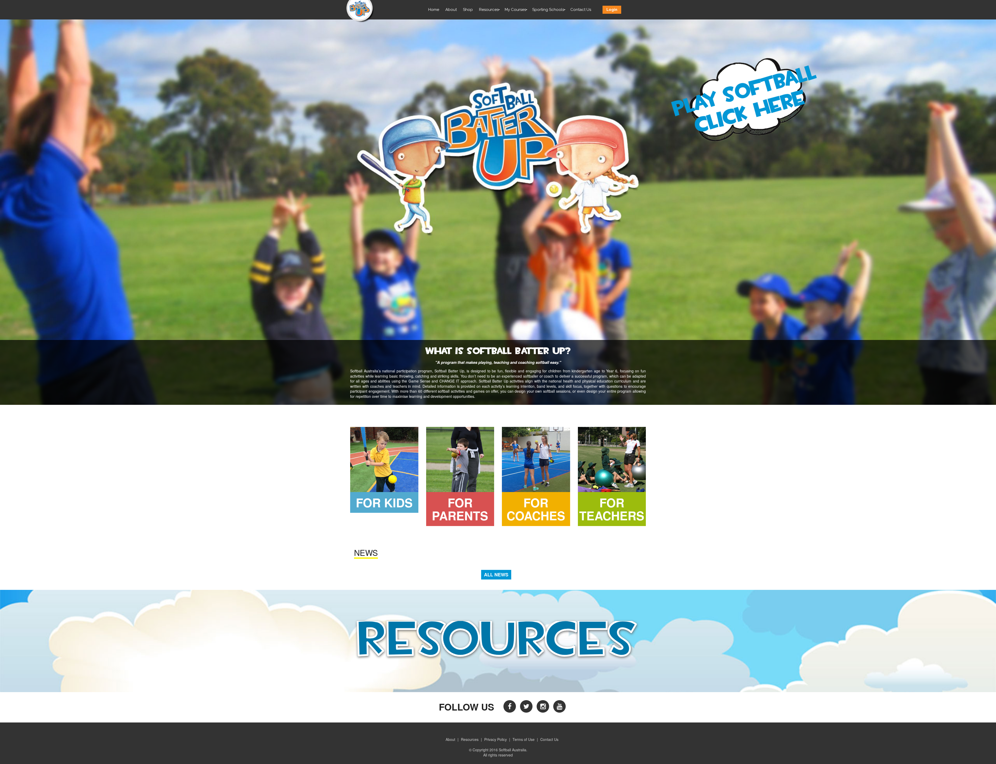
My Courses (515, 9)
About (451, 9)
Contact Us (580, 9)
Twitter (526, 706)
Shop (468, 9)
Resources (489, 9)
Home (433, 9)
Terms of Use (524, 739)
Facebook (509, 706)
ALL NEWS (496, 574)
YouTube (559, 706)
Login (611, 9)
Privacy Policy (495, 739)
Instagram (542, 706)
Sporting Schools (548, 9)
